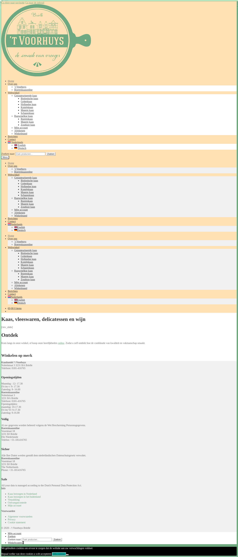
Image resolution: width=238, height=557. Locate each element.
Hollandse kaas (28, 104)
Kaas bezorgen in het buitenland (24, 496)
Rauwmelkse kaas (23, 116)
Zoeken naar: (8, 153)
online (61, 343)
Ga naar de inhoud (34, 2)
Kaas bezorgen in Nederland (22, 493)
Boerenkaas (27, 119)
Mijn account (21, 127)
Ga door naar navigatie (13, 2)
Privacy (12, 519)
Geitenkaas (26, 101)
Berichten (13, 136)
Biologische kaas (29, 98)
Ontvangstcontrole (17, 502)
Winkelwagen (16, 542)
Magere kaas (27, 110)
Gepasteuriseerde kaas (25, 95)
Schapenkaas (27, 113)
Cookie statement (16, 522)
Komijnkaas (27, 107)
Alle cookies (59, 554)
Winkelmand (20, 133)
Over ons (12, 84)
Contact (12, 139)
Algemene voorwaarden (20, 516)
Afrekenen (19, 130)
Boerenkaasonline (23, 89)
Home (11, 81)
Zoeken (50, 154)
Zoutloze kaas (28, 124)
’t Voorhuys (20, 86)
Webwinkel (13, 92)
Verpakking (14, 499)
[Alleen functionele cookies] (67, 554)
